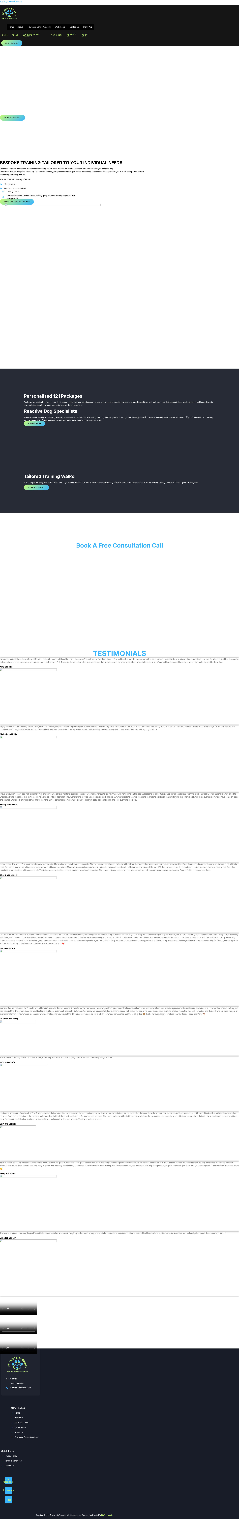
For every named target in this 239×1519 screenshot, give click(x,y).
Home (11, 27)
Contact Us (74, 27)
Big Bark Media (107, 1515)
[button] (21, 27)
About (20, 27)
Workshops (60, 27)
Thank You (87, 27)
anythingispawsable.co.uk (11, 1)
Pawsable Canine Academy (39, 27)
